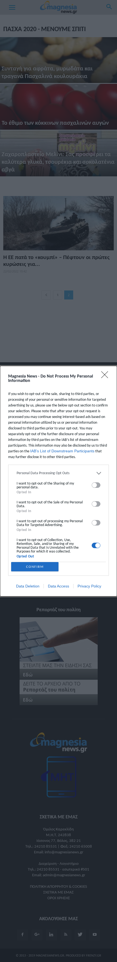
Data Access (58, 586)
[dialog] (58, 481)
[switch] (96, 485)
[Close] (106, 376)
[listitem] (58, 473)
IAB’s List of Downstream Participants (62, 451)
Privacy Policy (89, 586)
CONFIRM (35, 567)
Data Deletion (27, 586)
